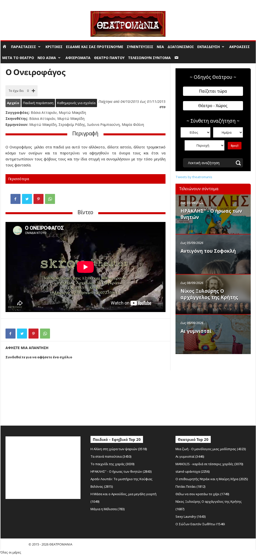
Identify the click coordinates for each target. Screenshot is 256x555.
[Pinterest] (39, 199)
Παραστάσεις (23, 46)
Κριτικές (54, 46)
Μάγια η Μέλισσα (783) (107, 509)
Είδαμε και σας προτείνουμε (94, 46)
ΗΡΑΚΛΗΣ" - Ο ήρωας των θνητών (211, 214)
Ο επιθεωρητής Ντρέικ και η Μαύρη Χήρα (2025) (212, 479)
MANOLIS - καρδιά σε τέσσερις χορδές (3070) (209, 464)
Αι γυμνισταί (196, 331)
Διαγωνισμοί (181, 46)
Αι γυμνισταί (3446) (190, 456)
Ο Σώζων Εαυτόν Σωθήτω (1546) (200, 524)
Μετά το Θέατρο (18, 57)
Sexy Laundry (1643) (191, 516)
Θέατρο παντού (109, 57)
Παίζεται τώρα (213, 91)
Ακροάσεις (239, 46)
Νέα (160, 46)
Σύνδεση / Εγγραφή (14, 4)
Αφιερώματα (78, 57)
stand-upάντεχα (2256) (193, 471)
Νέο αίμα (47, 57)
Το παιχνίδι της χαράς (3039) (112, 464)
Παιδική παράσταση (38, 103)
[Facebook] (15, 199)
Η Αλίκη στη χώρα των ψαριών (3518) (118, 449)
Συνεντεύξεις (140, 46)
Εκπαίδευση (208, 46)
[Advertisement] (213, 388)
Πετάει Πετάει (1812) (191, 486)
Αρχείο (13, 103)
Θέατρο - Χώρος (213, 105)
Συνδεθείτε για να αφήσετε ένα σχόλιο (39, 357)
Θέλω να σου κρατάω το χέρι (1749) (202, 494)
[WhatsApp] (50, 199)
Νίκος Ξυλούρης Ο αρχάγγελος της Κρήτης (209, 294)
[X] (27, 199)
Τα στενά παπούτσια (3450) (111, 456)
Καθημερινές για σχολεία (76, 103)
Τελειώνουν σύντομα (149, 57)
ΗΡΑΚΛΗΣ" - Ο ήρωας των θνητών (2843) (121, 471)
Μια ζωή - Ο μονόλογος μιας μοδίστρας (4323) (211, 449)
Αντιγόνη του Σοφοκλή (208, 251)
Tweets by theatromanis (194, 177)
